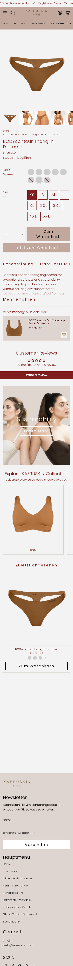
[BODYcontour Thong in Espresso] (36, 608)
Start (6, 131)
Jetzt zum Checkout (37, 247)
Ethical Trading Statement (20, 914)
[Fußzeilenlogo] (17, 784)
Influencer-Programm (17, 878)
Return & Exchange (15, 885)
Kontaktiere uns (13, 893)
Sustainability (12, 921)
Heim (6, 864)
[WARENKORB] (68, 12)
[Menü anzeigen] (5, 12)
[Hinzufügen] (64, 335)
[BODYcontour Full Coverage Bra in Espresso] (14, 328)
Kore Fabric (10, 871)
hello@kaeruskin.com (18, 945)
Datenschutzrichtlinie (17, 900)
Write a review (36, 375)
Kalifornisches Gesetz (17, 907)
